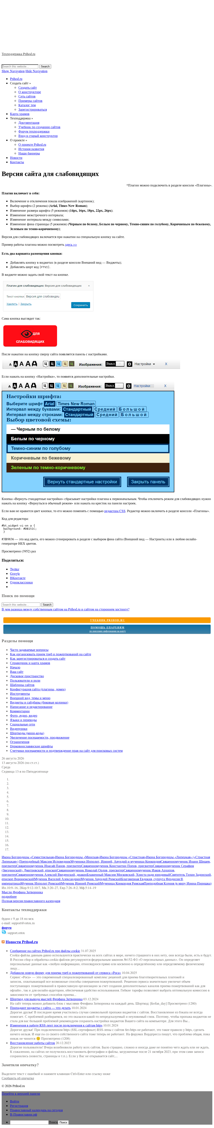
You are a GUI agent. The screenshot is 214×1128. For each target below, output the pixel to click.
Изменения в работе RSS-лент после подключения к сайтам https (56, 1025)
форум (6, 927)
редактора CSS (114, 511)
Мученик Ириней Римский (80, 883)
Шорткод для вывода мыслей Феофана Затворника (46, 999)
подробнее (9, 896)
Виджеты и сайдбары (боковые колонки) (39, 702)
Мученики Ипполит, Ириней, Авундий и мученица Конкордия (115, 861)
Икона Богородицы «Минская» (77, 857)
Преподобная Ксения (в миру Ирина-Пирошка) (177, 883)
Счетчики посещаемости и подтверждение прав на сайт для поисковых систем (66, 750)
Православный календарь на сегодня (36, 1110)
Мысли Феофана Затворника (22, 892)
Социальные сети (22, 724)
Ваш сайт (16, 671)
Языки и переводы (23, 720)
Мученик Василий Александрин (57, 879)
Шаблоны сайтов (22, 684)
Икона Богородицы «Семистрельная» (28, 857)
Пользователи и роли (25, 680)
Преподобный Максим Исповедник (44, 861)
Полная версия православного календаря (31, 901)
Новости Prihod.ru (22, 941)
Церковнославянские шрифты (31, 746)
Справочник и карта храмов (30, 663)
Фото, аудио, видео (23, 715)
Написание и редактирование (31, 706)
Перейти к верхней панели (21, 1093)
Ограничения (19, 741)
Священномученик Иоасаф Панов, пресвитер (48, 865)
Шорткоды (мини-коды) (27, 733)
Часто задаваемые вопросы (29, 649)
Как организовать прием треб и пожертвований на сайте (50, 654)
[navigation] (107, 1112)
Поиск (53, 1122)
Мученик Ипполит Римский (40, 883)
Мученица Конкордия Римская (122, 883)
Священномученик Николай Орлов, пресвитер (90, 870)
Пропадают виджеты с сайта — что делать (40, 1007)
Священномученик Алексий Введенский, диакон (51, 874)
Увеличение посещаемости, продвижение (39, 737)
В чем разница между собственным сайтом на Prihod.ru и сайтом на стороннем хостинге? (65, 609)
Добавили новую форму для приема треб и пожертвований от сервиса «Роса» (65, 972)
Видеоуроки (18, 728)
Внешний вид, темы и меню (30, 698)
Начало (15, 667)
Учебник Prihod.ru (107, 620)
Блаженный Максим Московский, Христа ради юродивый (128, 874)
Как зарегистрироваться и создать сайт (37, 658)
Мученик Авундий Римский (101, 879)
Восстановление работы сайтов (32, 1043)
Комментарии (20, 711)
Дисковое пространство (27, 676)
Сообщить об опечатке (18, 1078)
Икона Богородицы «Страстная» (123, 857)
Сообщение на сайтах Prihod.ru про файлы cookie (45, 950)
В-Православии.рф (23, 1114)
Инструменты (20, 693)
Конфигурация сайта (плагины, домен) (38, 689)
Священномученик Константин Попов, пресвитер (117, 865)
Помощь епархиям (107, 629)
